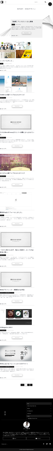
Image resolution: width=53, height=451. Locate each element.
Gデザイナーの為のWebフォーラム (7, 292)
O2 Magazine (3, 330)
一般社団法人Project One (32, 418)
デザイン (2, 215)
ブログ (13, 24)
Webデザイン (3, 97)
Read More (17, 106)
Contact (39, 438)
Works (28, 408)
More (15, 438)
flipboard (29, 413)
